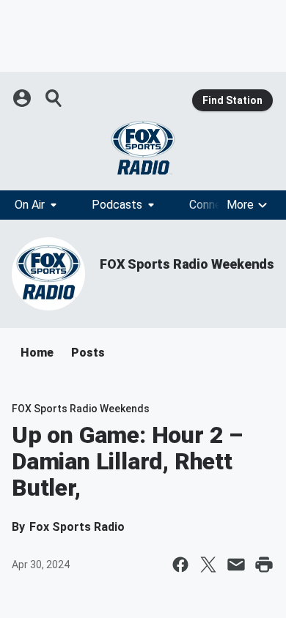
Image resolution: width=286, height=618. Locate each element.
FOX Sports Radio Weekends (187, 264)
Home (37, 353)
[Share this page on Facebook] (180, 564)
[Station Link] (143, 148)
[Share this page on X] (208, 564)
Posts (88, 353)
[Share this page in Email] (236, 564)
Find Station (232, 100)
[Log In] (23, 98)
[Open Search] (54, 98)
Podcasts (117, 205)
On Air (30, 205)
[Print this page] (264, 564)
